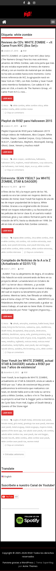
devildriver (14, 334)
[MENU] (53, 22)
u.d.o (38, 348)
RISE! (25, 51)
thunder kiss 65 (7, 438)
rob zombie (21, 241)
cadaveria (30, 327)
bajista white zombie (22, 237)
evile (28, 334)
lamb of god (25, 338)
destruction (41, 330)
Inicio (6, 105)
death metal (6, 330)
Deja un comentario (15, 112)
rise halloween (7, 166)
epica (22, 334)
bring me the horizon (16, 327)
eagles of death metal (22, 420)
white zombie (18, 105)
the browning (28, 348)
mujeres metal (46, 427)
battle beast (43, 323)
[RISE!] (28, 16)
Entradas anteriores (14, 454)
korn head (14, 338)
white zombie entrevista (42, 248)
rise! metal (19, 166)
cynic (38, 327)
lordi (34, 338)
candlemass (30, 159)
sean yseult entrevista (16, 245)
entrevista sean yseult (42, 420)
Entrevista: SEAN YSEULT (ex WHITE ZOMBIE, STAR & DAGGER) (25, 179)
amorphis (24, 323)
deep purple (29, 330)
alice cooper (18, 159)
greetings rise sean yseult (34, 423)
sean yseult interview (35, 245)
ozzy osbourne (45, 162)
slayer (27, 166)
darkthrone (46, 327)
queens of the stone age (11, 430)
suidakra (18, 348)
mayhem (19, 162)
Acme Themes (30, 566)
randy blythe (18, 345)
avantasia (33, 323)
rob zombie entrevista (36, 241)
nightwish (20, 341)
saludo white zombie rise (12, 434)
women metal (33, 441)
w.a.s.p (34, 166)
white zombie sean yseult (38, 438)
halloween (40, 159)
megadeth (41, 338)
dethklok (5, 334)
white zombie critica (34, 105)
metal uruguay (18, 427)
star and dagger (42, 345)
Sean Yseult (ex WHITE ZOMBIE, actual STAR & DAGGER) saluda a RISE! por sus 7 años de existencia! (27, 364)
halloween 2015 (8, 162)
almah (15, 323)
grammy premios (38, 334)
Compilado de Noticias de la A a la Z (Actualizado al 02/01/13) (26, 262)
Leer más (7, 98)
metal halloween (31, 162)
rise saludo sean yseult (32, 430)
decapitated (18, 330)
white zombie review (24, 109)
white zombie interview (11, 252)
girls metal (18, 423)
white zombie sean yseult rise (13, 441)
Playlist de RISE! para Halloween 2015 (26, 121)
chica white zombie (40, 237)
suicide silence (7, 348)
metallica (10, 341)
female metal (6, 423)
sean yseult (29, 345)
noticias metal (31, 341)
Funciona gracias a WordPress (18, 562)
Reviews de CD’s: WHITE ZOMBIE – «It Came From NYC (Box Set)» (26, 44)
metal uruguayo (32, 427)
